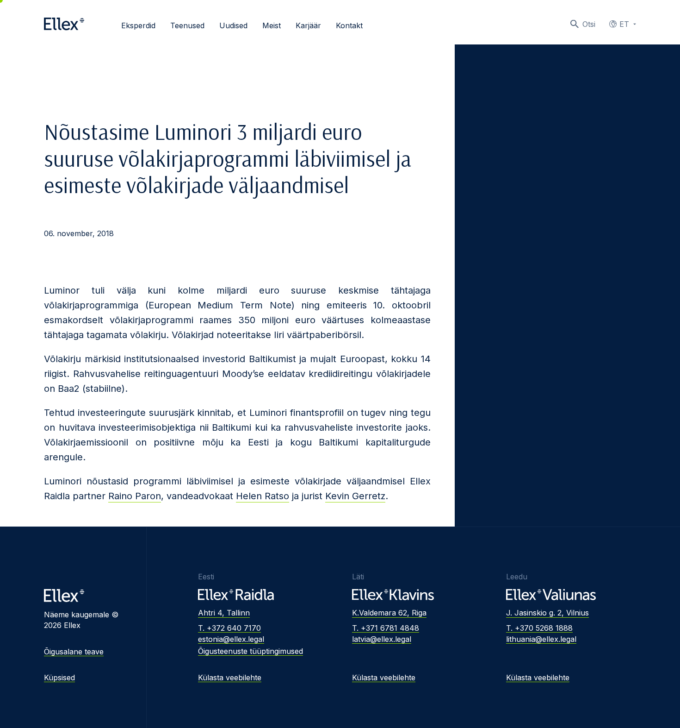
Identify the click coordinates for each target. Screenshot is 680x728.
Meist (271, 25)
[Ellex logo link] (64, 24)
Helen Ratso (262, 496)
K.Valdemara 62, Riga (389, 612)
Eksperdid (138, 25)
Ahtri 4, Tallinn (224, 612)
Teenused (187, 25)
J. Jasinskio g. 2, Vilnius (547, 612)
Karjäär (308, 25)
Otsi (588, 24)
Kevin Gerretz (355, 496)
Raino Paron (134, 496)
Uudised (233, 25)
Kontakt (349, 25)
